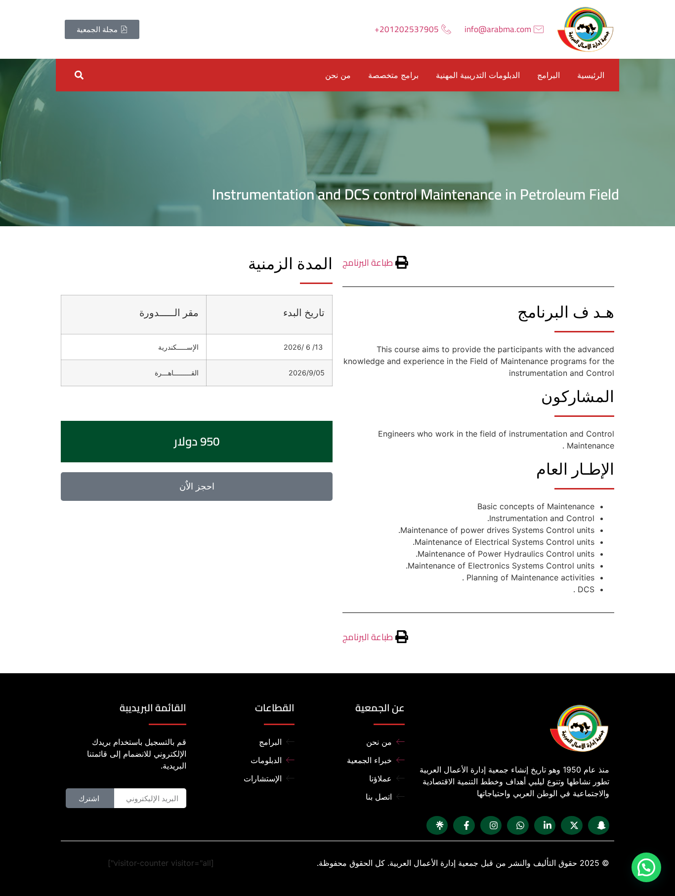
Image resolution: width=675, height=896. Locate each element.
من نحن (338, 75)
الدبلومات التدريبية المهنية (478, 75)
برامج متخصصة (393, 75)
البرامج (548, 75)
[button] (79, 75)
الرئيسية (590, 75)
